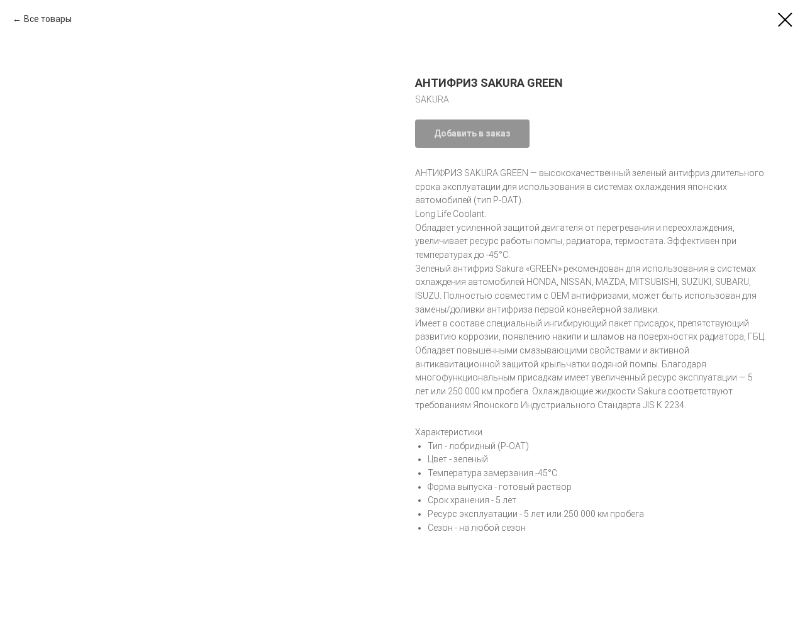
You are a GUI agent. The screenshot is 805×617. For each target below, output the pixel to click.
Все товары (48, 19)
